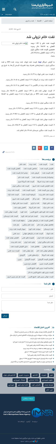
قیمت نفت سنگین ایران (21, 186)
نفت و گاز (36, 199)
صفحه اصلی (48, 21)
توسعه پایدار (48, 385)
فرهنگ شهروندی (19, 380)
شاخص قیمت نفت (30, 168)
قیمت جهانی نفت (11, 212)
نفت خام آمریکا (34, 207)
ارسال (5, 315)
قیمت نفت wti (48, 199)
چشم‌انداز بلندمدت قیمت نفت (42, 177)
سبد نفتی (16, 233)
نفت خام (23, 164)
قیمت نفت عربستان (11, 216)
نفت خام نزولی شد (40, 37)
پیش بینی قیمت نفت (45, 190)
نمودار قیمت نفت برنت (17, 229)
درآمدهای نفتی (33, 255)
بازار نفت (16, 225)
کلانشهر (35, 375)
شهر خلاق (49, 390)
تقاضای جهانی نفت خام (45, 225)
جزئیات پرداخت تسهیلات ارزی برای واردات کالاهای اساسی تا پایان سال (31, 335)
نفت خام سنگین (28, 225)
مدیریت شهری (24, 375)
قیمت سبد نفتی (13, 250)
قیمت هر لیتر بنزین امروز (16, 276)
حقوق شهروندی (47, 380)
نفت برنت (32, 164)
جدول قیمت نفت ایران (45, 237)
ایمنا (37, 6)
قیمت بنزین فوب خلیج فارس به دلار (40, 272)
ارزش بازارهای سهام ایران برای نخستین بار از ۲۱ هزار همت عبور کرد (32, 342)
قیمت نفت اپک (13, 194)
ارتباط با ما (21, 421)
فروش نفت (35, 173)
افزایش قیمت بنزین (46, 263)
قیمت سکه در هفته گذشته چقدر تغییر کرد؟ (39, 345)
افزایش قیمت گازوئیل (45, 259)
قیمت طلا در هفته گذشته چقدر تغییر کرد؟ (39, 355)
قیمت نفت (43, 164)
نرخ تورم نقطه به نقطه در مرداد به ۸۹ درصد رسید (37, 348)
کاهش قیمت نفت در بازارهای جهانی (40, 220)
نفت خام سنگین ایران (45, 242)
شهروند (43, 375)
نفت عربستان (48, 229)
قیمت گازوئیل (30, 259)
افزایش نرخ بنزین (30, 263)
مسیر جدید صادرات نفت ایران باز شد (41, 338)
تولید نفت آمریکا (47, 255)
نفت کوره (24, 212)
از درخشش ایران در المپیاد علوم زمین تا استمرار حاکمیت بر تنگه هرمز (31, 362)
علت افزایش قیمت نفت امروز (42, 186)
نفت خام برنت (16, 242)
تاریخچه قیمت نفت (28, 194)
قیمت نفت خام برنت (46, 194)
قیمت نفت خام (23, 177)
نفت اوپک (49, 233)
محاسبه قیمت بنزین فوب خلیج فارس (40, 268)
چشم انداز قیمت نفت (20, 173)
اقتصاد (39, 21)
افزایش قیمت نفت (46, 168)
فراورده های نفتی (28, 237)
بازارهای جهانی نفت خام (45, 250)
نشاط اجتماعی (34, 380)
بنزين (19, 259)
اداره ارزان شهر (23, 385)
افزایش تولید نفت (12, 237)
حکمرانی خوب (36, 385)
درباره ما (34, 421)
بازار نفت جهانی (48, 246)
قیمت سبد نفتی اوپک (19, 203)
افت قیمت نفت (47, 173)
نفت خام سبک (48, 207)
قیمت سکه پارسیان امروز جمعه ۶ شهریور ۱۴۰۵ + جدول (35, 358)
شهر (51, 375)
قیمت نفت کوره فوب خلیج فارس (41, 212)
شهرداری (11, 385)
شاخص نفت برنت (47, 216)
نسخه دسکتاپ (28, 398)
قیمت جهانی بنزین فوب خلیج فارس (40, 276)
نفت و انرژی (30, 21)
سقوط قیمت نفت (19, 220)
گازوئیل (22, 255)
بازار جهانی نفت (28, 250)
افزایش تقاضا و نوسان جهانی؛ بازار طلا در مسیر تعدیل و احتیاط (33, 332)
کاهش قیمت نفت (13, 168)
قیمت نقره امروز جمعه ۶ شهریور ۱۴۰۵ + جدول (38, 352)
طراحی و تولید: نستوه (27, 441)
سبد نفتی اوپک (48, 203)
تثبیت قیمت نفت (29, 190)
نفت (51, 164)
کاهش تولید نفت (20, 207)
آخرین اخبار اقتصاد (42, 327)
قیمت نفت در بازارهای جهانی (33, 233)
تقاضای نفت (35, 246)
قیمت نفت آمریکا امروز (26, 181)
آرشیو (28, 421)
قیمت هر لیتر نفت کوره (29, 216)
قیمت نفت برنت (13, 190)
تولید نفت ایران (29, 242)
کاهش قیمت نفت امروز (20, 199)
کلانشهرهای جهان (9, 375)
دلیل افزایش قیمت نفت (19, 246)
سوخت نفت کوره (35, 229)
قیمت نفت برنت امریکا (45, 181)
